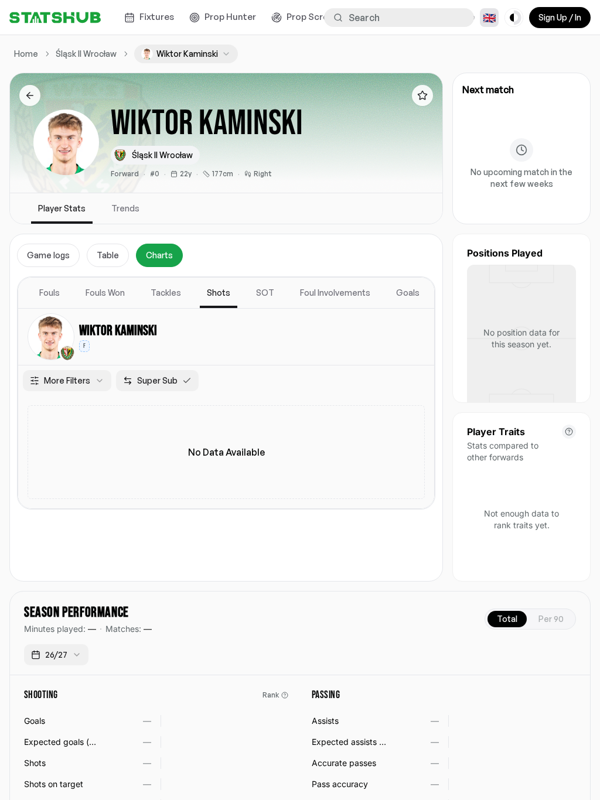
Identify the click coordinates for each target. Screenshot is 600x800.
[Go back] (29, 95)
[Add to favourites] (422, 95)
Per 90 (551, 619)
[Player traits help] (569, 432)
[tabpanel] (226, 393)
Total (507, 619)
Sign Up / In (559, 17)
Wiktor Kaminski (118, 330)
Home (26, 54)
